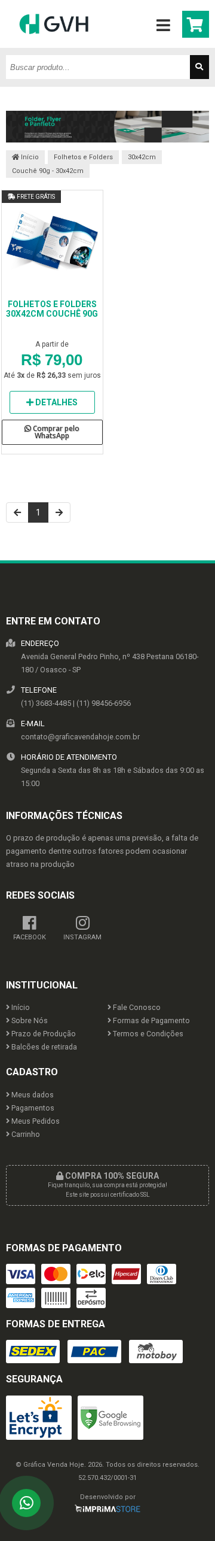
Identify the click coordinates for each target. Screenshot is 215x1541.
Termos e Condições (147, 1033)
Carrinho (25, 1134)
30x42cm (142, 157)
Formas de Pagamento (150, 1020)
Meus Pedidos (35, 1121)
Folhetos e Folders (83, 157)
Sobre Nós (29, 1020)
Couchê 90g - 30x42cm (48, 171)
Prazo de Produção (43, 1033)
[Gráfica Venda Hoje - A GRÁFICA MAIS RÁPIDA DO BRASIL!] (54, 45)
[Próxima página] (59, 512)
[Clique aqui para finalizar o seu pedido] (195, 24)
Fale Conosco (136, 1007)
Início (29, 157)
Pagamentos (32, 1107)
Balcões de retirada (43, 1046)
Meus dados (32, 1094)
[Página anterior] (17, 512)
